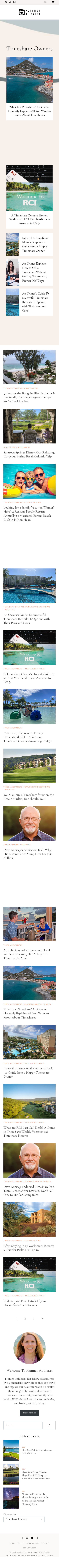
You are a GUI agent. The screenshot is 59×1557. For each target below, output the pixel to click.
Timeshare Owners (28, 388)
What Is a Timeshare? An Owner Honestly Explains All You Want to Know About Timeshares (29, 111)
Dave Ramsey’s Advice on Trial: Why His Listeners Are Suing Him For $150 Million (27, 854)
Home (12, 1543)
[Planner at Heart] (29, 12)
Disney (6, 447)
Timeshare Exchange (33, 669)
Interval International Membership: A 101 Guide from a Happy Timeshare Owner (35, 244)
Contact (45, 1543)
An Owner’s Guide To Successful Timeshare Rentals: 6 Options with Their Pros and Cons (35, 302)
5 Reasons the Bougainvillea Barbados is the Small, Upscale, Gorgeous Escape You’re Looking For (29, 397)
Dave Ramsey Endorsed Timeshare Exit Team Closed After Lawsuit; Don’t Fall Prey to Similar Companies (28, 1191)
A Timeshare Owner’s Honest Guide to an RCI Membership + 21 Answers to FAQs (29, 219)
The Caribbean (10, 388)
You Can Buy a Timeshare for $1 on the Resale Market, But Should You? (28, 797)
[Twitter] (10, 2)
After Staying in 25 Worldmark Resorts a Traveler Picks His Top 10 (28, 1248)
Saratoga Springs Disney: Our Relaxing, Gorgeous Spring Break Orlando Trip (29, 454)
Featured (8, 607)
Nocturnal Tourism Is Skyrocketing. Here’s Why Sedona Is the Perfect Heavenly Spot (35, 1498)
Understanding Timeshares (17, 845)
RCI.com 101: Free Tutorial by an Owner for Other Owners (24, 1303)
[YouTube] (27, 1538)
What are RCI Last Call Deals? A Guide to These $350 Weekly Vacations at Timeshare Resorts (29, 1132)
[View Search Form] (45, 2)
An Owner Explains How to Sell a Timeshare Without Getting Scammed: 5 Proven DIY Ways (34, 272)
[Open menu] (53, 2)
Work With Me (32, 1543)
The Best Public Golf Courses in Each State (37, 1451)
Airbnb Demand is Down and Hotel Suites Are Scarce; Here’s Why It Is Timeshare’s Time (26, 954)
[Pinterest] (32, 1538)
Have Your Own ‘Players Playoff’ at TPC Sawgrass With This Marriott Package (36, 1475)
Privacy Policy (29, 1548)
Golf (23, 1447)
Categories (9, 1514)
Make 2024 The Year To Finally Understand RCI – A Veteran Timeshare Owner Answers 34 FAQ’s (27, 737)
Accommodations (32, 502)
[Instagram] (14, 2)
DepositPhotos (46, 1555)
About (20, 1543)
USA (23, 1491)
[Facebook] (5, 2)
